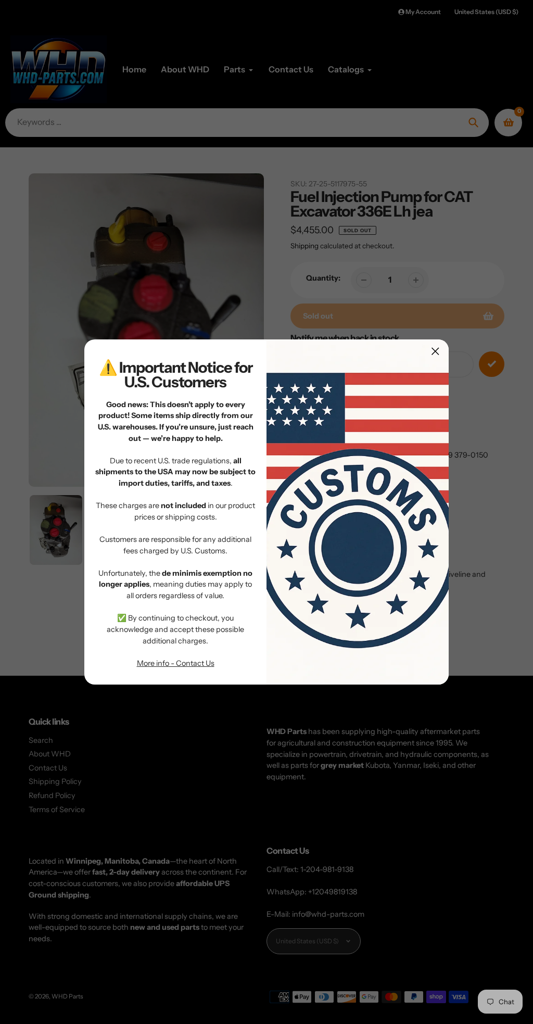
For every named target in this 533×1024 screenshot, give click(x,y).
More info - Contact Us (175, 663)
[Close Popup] (435, 351)
